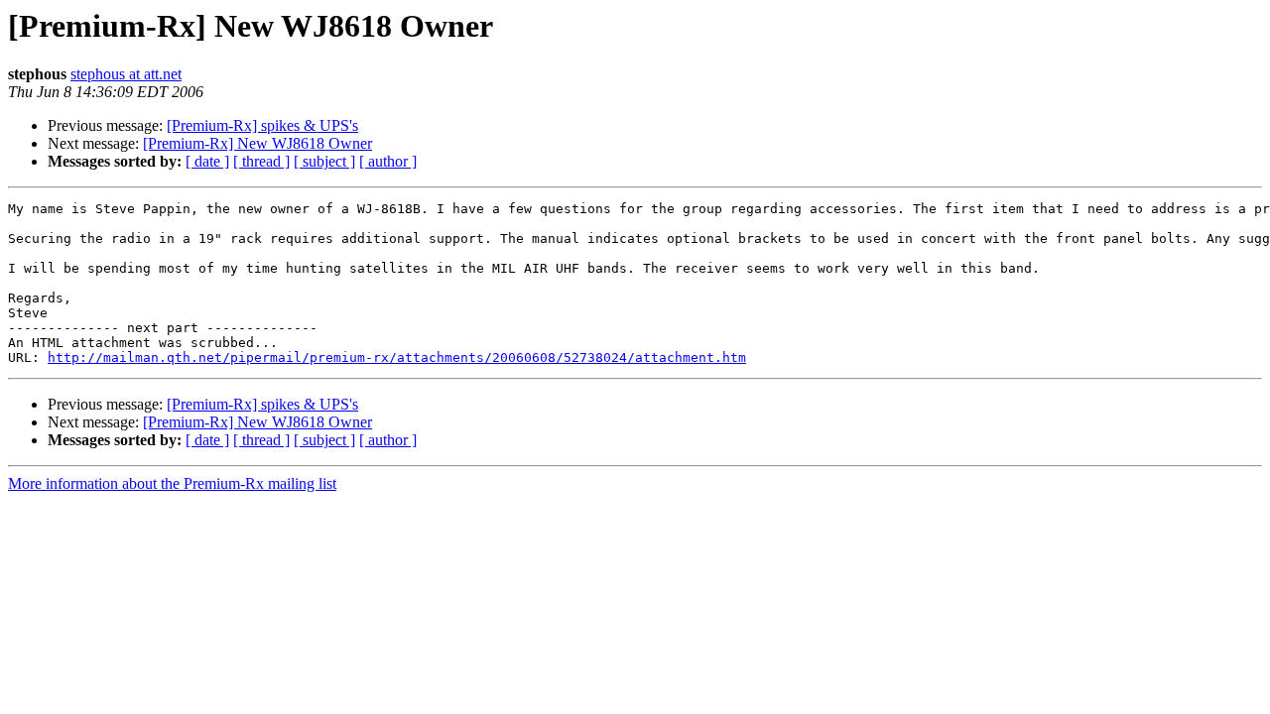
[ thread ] (261, 161)
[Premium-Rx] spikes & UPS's (262, 125)
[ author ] (388, 161)
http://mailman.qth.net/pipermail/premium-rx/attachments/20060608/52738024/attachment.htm (397, 357)
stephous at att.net (126, 73)
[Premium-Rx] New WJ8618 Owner (257, 143)
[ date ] (207, 161)
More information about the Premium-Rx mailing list (172, 483)
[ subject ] (324, 161)
